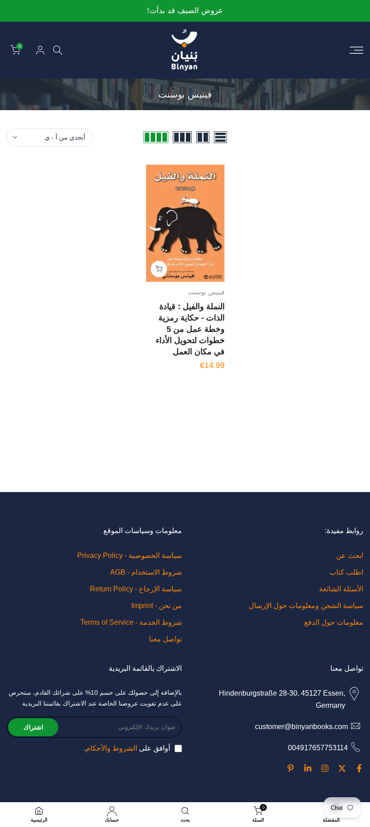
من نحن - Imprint (156, 605)
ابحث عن (349, 555)
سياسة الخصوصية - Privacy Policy (129, 555)
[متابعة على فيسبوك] (359, 768)
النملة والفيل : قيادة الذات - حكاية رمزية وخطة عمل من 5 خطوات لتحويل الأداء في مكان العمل (190, 329)
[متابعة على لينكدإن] (308, 768)
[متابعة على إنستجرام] (325, 768)
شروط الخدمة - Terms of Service (131, 622)
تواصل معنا (165, 639)
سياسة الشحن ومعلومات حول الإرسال (306, 605)
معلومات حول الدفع (333, 622)
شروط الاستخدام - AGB (146, 572)
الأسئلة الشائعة (341, 589)
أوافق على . (127, 748)
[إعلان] (185, 11)
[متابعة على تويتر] (342, 768)
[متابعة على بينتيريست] (291, 768)
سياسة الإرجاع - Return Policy (136, 589)
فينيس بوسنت (206, 292)
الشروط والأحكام (111, 748)
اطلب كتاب (346, 572)
